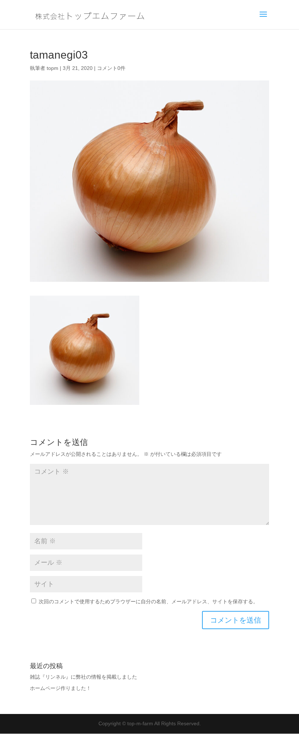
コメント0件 (111, 68)
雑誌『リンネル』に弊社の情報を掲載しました (83, 677)
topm (52, 68)
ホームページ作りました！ (60, 688)
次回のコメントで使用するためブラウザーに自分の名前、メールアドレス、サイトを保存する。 (148, 601)
